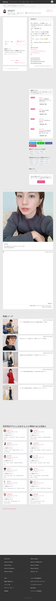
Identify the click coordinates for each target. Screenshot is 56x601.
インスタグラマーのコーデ (36, 584)
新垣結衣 (9, 443)
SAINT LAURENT (45, 475)
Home (5, 578)
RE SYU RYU (32, 488)
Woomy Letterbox (34, 568)
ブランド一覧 (7, 584)
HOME (4, 5)
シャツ (40, 108)
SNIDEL (11, 462)
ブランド (32, 1)
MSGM (35, 437)
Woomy (5, 2)
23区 (5, 475)
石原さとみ (10, 430)
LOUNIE (37, 488)
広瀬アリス (36, 481)
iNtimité (48, 462)
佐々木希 (35, 456)
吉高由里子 (36, 443)
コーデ (19, 1)
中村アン (9, 468)
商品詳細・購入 (43, 104)
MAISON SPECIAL (16, 450)
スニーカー (41, 118)
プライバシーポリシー (9, 587)
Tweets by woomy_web (9, 508)
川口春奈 (35, 430)
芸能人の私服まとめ (8, 581)
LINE (41, 143)
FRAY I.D (17, 437)
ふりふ (22, 450)
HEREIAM (41, 164)
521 (19, 501)
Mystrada (49, 488)
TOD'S (5, 488)
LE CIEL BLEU (12, 437)
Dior (5, 464)
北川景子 (35, 468)
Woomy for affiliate (8, 562)
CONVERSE (41, 120)
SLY (5, 462)
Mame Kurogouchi (37, 501)
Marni (44, 462)
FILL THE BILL (7, 451)
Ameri (40, 110)
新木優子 (9, 456)
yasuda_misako (12, 13)
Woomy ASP (7, 558)
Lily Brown (6, 437)
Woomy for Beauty (8, 571)
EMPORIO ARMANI (46, 437)
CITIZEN (35, 477)
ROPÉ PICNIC (43, 488)
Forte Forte (22, 437)
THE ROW (31, 164)
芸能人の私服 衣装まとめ (12, 5)
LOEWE (31, 450)
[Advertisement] (41, 78)
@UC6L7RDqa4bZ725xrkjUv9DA (34, 13)
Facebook (49, 143)
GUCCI (5, 501)
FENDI (31, 437)
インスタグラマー (13, 1)
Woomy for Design (35, 565)
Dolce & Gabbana (37, 475)
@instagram (33, 587)
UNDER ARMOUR (19, 475)
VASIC (31, 490)
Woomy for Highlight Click (36, 562)
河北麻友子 (10, 494)
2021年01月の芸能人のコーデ (35, 171)
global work (49, 450)
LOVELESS (43, 450)
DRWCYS (41, 99)
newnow (23, 488)
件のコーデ (11, 433)
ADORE (18, 488)
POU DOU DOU (33, 502)
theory (43, 501)
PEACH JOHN (9, 475)
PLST (5, 477)
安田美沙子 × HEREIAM (34, 163)
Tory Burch (40, 462)
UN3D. (5, 438)
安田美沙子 (22, 5)
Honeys (38, 502)
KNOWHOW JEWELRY (18, 462)
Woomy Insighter (34, 558)
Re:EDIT (36, 164)
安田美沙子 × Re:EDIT (44, 161)
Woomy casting (7, 565)
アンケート (41, 182)
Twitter (33, 143)
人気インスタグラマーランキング (38, 581)
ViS (15, 488)
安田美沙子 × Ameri (43, 151)
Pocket (33, 145)
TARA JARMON (37, 450)
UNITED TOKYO (33, 438)
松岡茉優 (35, 494)
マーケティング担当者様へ (36, 591)
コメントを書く (15, 60)
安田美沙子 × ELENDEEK (34, 159)
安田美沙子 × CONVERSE (34, 153)
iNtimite (35, 462)
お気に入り (49, 10)
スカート (41, 97)
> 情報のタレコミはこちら (19, 62)
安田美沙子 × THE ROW (34, 161)
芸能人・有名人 (25, 1)
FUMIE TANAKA (7, 502)
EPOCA (31, 451)
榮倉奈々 (9, 481)
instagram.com (48, 65)
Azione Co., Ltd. (34, 571)
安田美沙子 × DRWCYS (34, 151)
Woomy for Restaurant (9, 568)
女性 (9, 14)
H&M (10, 450)
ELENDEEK (42, 163)
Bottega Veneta (11, 488)
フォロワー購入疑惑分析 (36, 578)
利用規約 (6, 591)
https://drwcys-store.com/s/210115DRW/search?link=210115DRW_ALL (38, 51)
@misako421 (21, 13)
